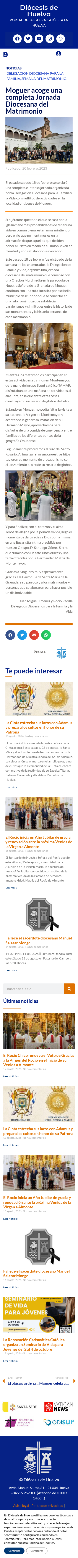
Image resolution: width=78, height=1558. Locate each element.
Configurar (37, 1550)
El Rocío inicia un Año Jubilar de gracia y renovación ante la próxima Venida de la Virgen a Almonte (38, 842)
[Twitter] (28, 38)
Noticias (13, 68)
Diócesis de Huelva (39, 10)
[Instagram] (50, 38)
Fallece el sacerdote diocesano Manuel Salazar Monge (38, 940)
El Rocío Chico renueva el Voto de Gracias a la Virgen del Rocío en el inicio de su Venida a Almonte (38, 1060)
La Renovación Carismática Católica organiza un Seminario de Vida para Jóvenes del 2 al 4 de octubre (34, 1344)
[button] (5, 54)
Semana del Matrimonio (44, 78)
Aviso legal (21, 1505)
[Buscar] (69, 988)
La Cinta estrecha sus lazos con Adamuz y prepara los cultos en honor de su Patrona (38, 727)
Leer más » (11, 787)
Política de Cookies (41, 1543)
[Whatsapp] (60, 38)
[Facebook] (17, 38)
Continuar (14, 1550)
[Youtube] (39, 38)
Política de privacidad (47, 1505)
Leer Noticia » (11, 1076)
